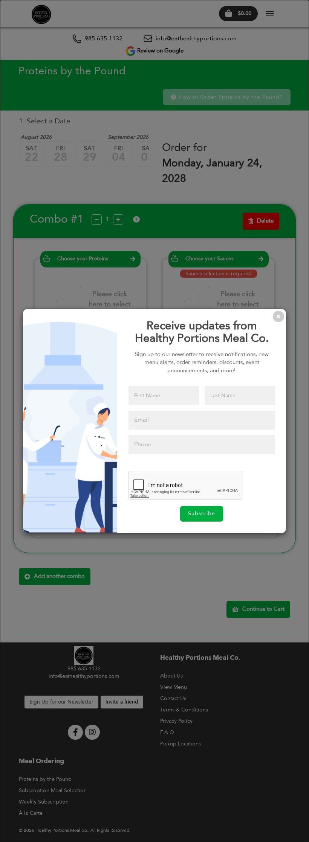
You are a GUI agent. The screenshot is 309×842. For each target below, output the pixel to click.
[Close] (278, 316)
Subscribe (201, 513)
